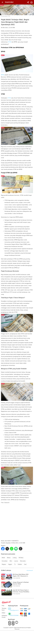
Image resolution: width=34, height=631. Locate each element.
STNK (9, 42)
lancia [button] (16, 561)
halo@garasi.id (14, 610)
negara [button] (4, 564)
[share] (28, 2)
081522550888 (14, 615)
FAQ (3, 605)
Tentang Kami (4, 609)
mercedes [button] (23, 561)
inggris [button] (10, 564)
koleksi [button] (20, 564)
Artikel (3, 613)
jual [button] (25, 564)
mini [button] (11, 561)
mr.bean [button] (21, 557)
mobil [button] (3, 557)
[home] (31, 2)
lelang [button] (14, 557)
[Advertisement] (17, 522)
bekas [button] (8, 557)
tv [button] (15, 564)
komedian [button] (4, 561)
